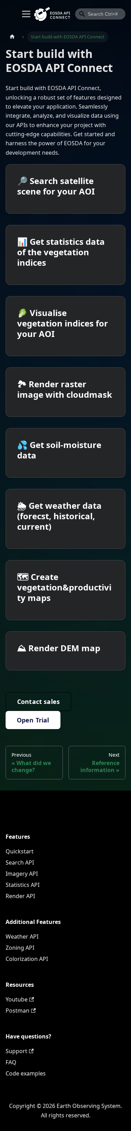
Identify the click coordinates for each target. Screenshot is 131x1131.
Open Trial (33, 720)
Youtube (17, 999)
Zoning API (20, 948)
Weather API (22, 936)
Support (16, 1051)
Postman (17, 1010)
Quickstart (20, 851)
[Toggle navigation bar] (26, 14)
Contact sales (38, 701)
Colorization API (27, 959)
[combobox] (100, 14)
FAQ (11, 1062)
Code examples (26, 1073)
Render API (20, 896)
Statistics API (22, 885)
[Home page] (12, 36)
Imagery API (22, 873)
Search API (20, 862)
